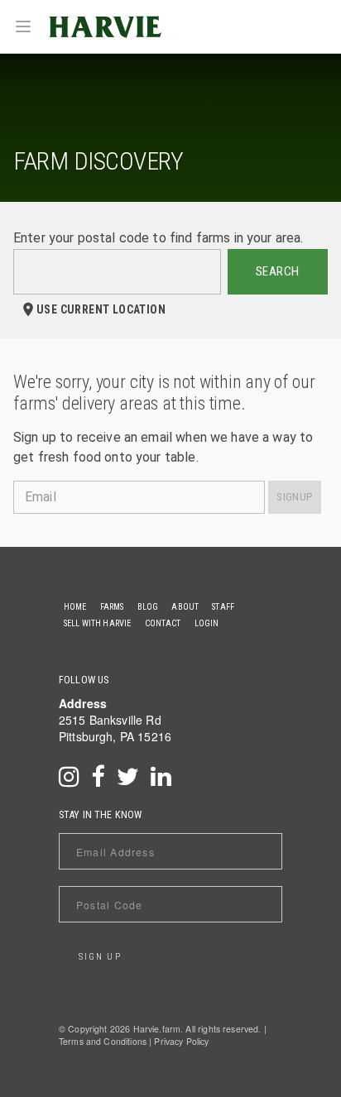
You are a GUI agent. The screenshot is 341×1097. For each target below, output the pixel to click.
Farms (112, 606)
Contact (163, 623)
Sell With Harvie (97, 623)
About (185, 606)
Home (75, 606)
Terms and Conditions (102, 1041)
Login (207, 623)
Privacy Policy (181, 1041)
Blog (148, 606)
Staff (223, 606)
